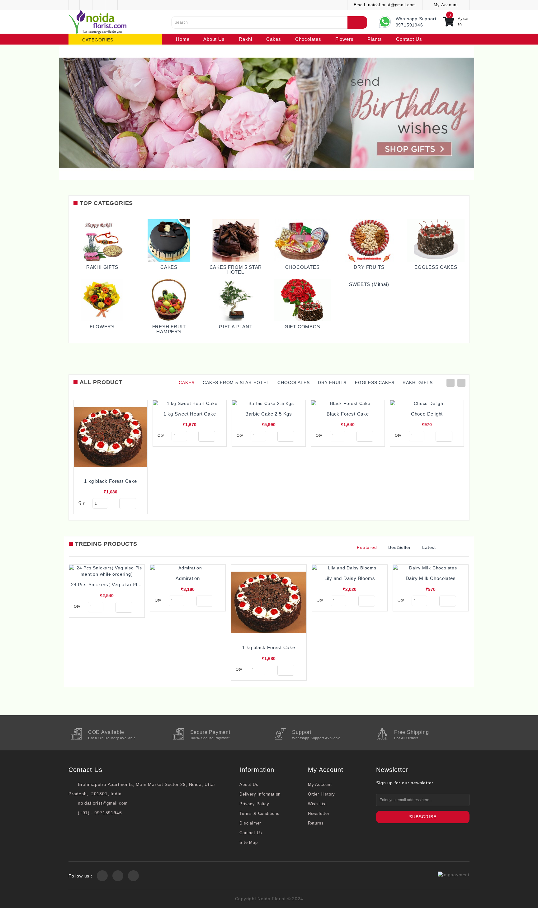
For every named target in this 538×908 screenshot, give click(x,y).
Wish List (317, 803)
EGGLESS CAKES (435, 267)
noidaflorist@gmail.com (392, 4)
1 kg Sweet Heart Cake (189, 413)
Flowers (344, 39)
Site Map (248, 842)
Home (183, 39)
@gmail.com (115, 803)
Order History (321, 794)
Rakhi (245, 39)
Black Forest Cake (348, 413)
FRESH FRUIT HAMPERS (169, 329)
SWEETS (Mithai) (369, 284)
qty (81, 503)
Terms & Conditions (259, 813)
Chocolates (308, 39)
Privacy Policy (254, 803)
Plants (374, 39)
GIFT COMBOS (302, 326)
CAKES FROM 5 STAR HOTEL (236, 269)
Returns (316, 823)
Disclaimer (250, 823)
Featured (367, 547)
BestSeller (399, 547)
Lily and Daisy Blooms (349, 578)
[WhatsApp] (14, 900)
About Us (214, 39)
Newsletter (318, 813)
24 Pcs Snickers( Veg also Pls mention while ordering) (132, 584)
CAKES (168, 267)
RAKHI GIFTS (102, 267)
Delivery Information (260, 794)
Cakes (273, 39)
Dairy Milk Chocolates (431, 578)
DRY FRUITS (369, 267)
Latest (429, 547)
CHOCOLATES (302, 267)
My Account (320, 784)
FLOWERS (102, 326)
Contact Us (409, 39)
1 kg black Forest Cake (110, 481)
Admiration (188, 578)
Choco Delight (427, 413)
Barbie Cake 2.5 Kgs (268, 413)
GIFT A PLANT (235, 326)
